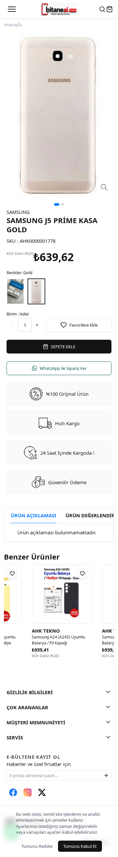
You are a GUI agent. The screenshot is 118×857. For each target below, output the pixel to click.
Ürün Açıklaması (33, 515)
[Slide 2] (62, 204)
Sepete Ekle (63, 347)
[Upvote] (12, 325)
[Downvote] (37, 325)
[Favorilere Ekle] (60, 574)
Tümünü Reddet (37, 846)
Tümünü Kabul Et (80, 846)
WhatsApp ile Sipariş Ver (63, 368)
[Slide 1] (56, 204)
